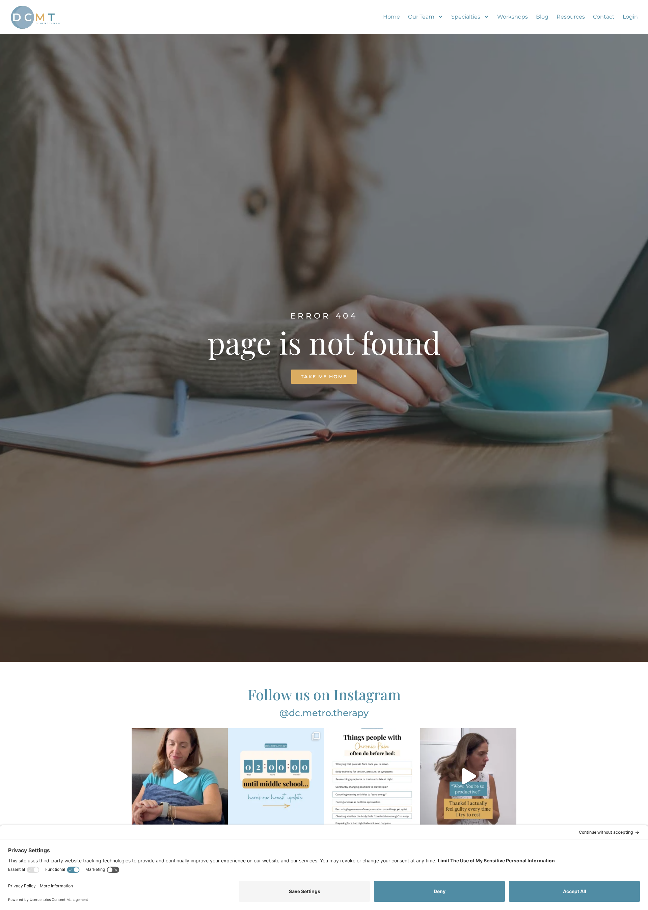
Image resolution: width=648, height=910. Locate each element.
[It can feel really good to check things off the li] (468, 776)
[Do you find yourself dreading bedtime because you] (372, 776)
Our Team (421, 17)
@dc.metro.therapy (324, 712)
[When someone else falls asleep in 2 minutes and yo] (180, 776)
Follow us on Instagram (324, 694)
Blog (542, 17)
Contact (604, 17)
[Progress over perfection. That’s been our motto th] (276, 776)
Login (630, 17)
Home (391, 17)
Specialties (465, 17)
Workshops (512, 17)
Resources (571, 17)
